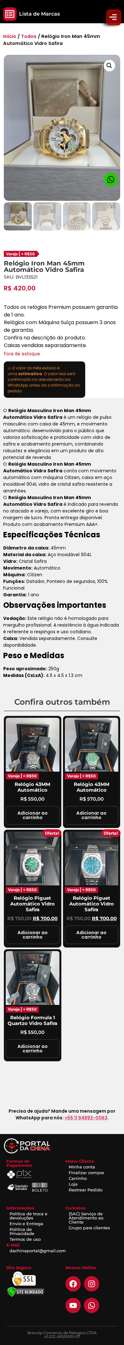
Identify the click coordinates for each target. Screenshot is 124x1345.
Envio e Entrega (26, 1223)
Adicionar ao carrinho (32, 815)
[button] (10, 14)
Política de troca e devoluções (28, 1215)
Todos (29, 36)
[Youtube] (73, 1305)
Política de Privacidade (22, 1231)
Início (9, 36)
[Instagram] (91, 1283)
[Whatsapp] (91, 1305)
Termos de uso (25, 1239)
